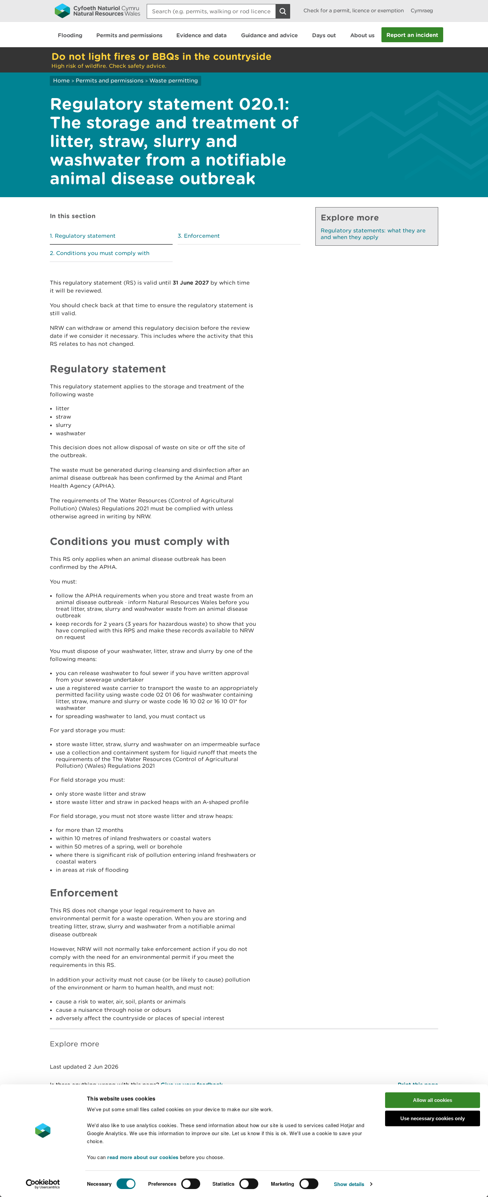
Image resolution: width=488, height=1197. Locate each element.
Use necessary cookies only (432, 1118)
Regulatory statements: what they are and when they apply (373, 233)
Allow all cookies (432, 1100)
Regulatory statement (85, 235)
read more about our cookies (143, 1157)
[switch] (190, 1183)
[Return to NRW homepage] (97, 10)
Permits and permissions (109, 80)
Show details (349, 1184)
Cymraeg (422, 10)
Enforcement (202, 235)
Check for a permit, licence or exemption (353, 10)
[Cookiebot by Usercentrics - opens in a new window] (42, 1184)
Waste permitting (173, 80)
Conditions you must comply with (102, 253)
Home (61, 80)
